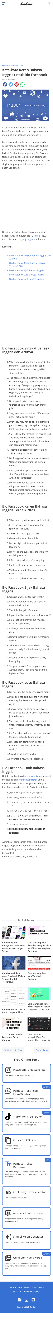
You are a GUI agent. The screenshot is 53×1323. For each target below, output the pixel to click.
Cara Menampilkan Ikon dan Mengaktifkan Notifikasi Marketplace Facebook (39, 947)
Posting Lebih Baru (13, 1050)
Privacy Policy (38, 1287)
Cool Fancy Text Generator (29, 1192)
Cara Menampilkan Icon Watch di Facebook (37, 976)
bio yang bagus (25, 239)
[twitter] (33, 1301)
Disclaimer (23, 1287)
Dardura (33, 1307)
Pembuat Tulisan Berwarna (23, 1165)
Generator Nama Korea (27, 1257)
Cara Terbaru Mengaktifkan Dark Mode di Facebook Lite (39, 1037)
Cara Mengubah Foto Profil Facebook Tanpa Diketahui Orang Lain (39, 1006)
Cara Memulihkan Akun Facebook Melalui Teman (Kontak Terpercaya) (13, 977)
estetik (25, 787)
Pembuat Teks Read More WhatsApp (25, 1092)
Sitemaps (17, 1291)
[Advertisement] (26, 36)
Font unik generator (27, 779)
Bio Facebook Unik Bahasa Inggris (26, 278)
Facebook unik (30, 776)
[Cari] (49, 4)
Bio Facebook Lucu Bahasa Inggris (26, 274)
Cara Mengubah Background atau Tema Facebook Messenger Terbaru (13, 947)
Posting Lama (42, 1050)
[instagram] (26, 1301)
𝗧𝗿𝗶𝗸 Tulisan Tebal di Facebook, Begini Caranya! (12, 1037)
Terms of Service (32, 1291)
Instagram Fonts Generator (30, 1069)
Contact (12, 1287)
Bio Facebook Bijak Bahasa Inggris (26, 270)
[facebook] (20, 1301)
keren (37, 235)
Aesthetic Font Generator (28, 1213)
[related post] (13, 932)
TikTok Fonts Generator (27, 1116)
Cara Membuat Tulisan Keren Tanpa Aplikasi (13, 1011)
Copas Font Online (24, 1140)
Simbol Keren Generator (28, 1236)
